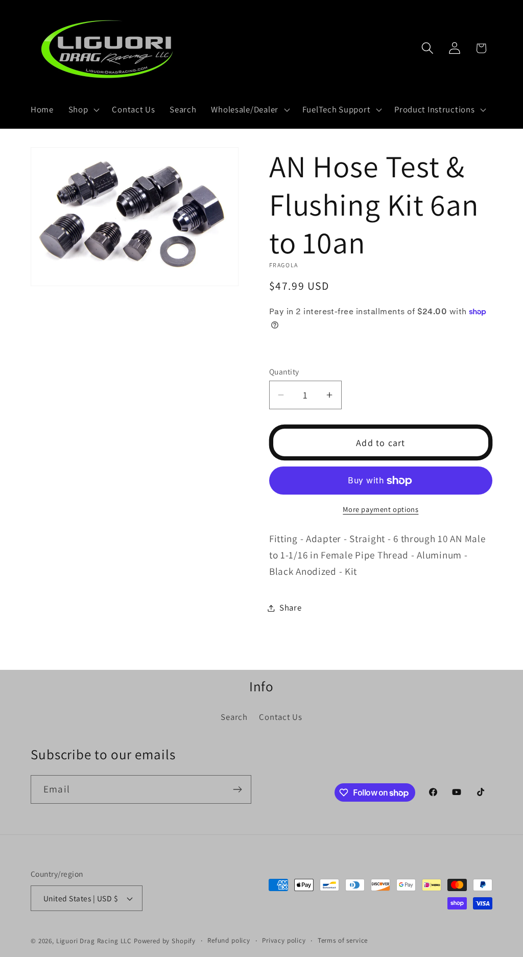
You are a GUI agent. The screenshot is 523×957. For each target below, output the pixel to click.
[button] (83, 110)
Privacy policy (284, 940)
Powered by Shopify (165, 941)
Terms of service (343, 940)
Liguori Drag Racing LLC (94, 941)
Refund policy (228, 940)
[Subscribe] (237, 789)
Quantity (284, 371)
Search (234, 716)
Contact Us (280, 716)
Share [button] (290, 607)
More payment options (380, 509)
